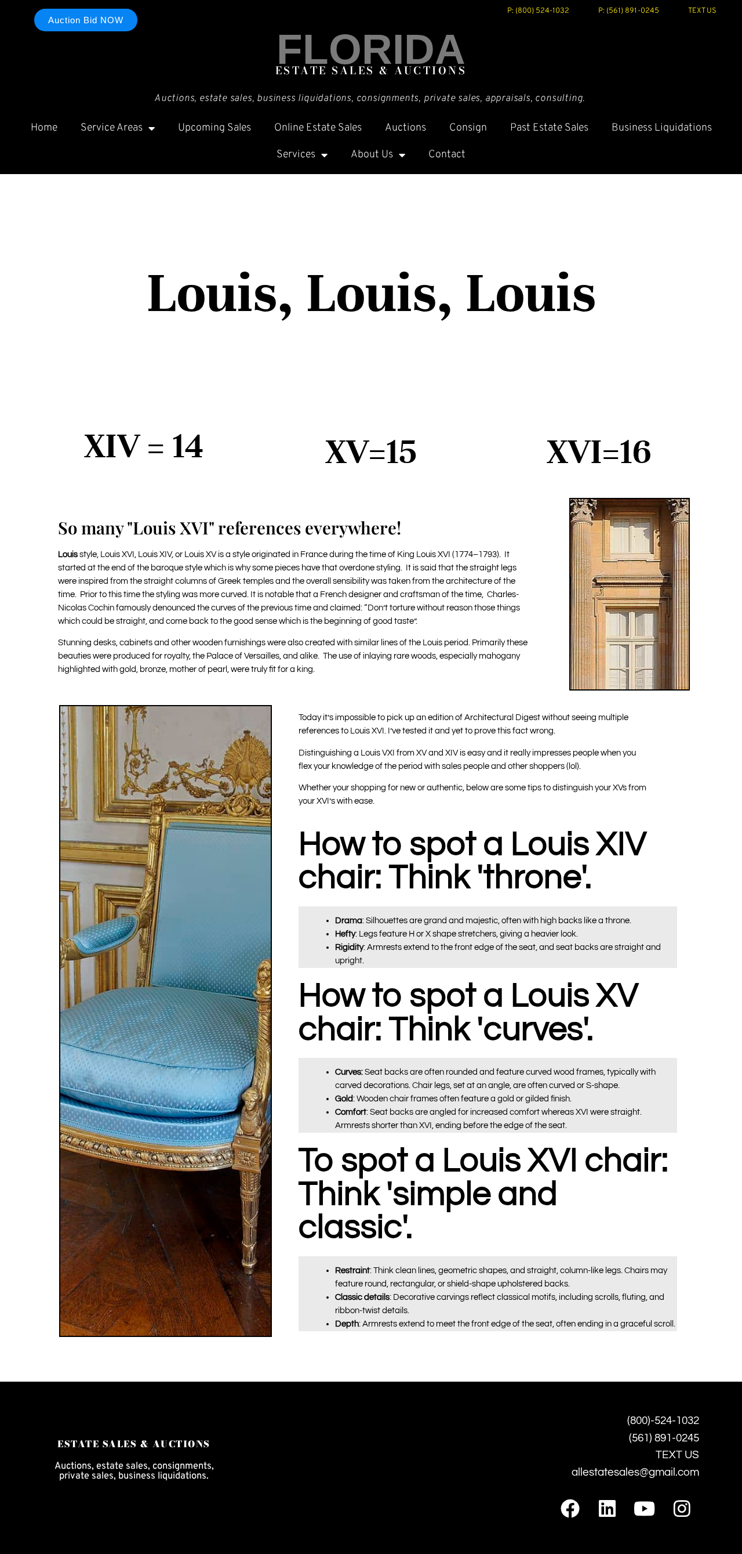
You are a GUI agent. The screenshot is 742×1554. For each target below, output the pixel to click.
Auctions (405, 128)
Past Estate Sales (549, 128)
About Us (372, 154)
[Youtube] (644, 1508)
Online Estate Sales (318, 128)
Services (296, 154)
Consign (468, 128)
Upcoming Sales (214, 128)
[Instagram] (682, 1508)
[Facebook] (569, 1508)
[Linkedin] (607, 1508)
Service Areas (112, 128)
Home (44, 128)
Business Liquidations (662, 128)
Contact (446, 154)
